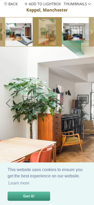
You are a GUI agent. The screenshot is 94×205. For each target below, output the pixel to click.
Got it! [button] (28, 196)
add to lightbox (44, 3)
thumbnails (76, 3)
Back (12, 3)
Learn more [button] (19, 183)
